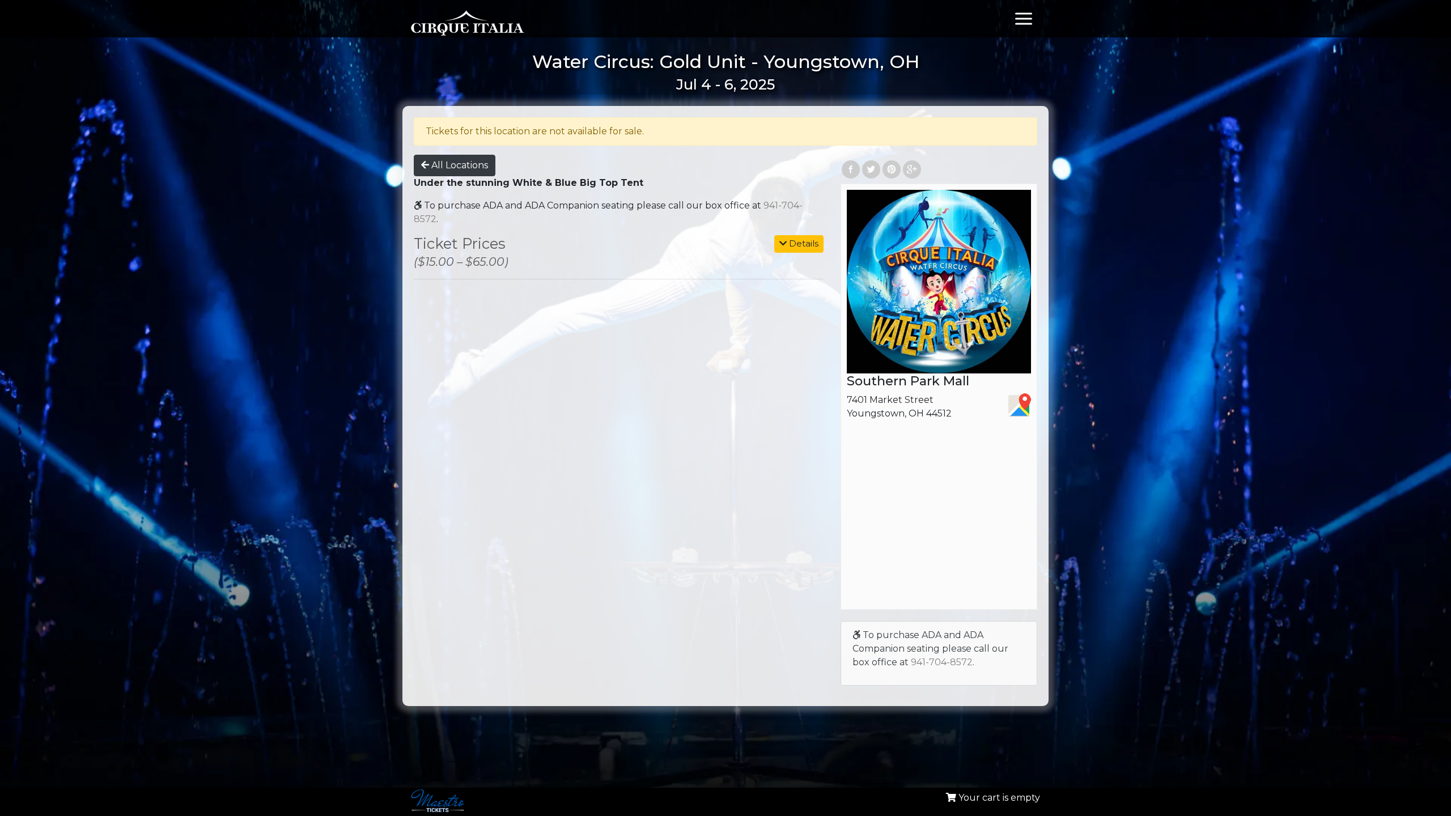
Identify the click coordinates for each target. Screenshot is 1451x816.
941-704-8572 (942, 662)
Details (802, 243)
